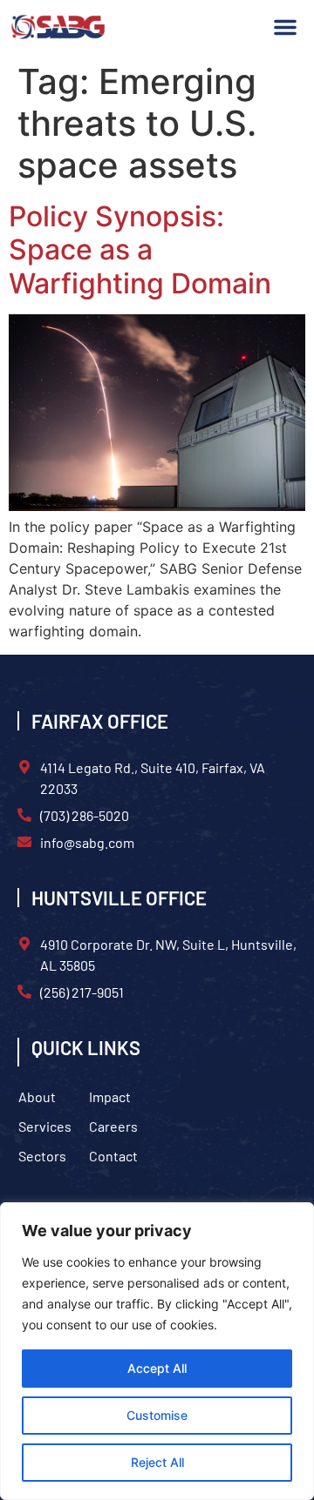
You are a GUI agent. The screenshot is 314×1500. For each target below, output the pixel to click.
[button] (285, 27)
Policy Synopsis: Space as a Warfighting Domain (140, 249)
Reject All (157, 1462)
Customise (157, 1415)
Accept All (157, 1368)
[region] (157, 1351)
